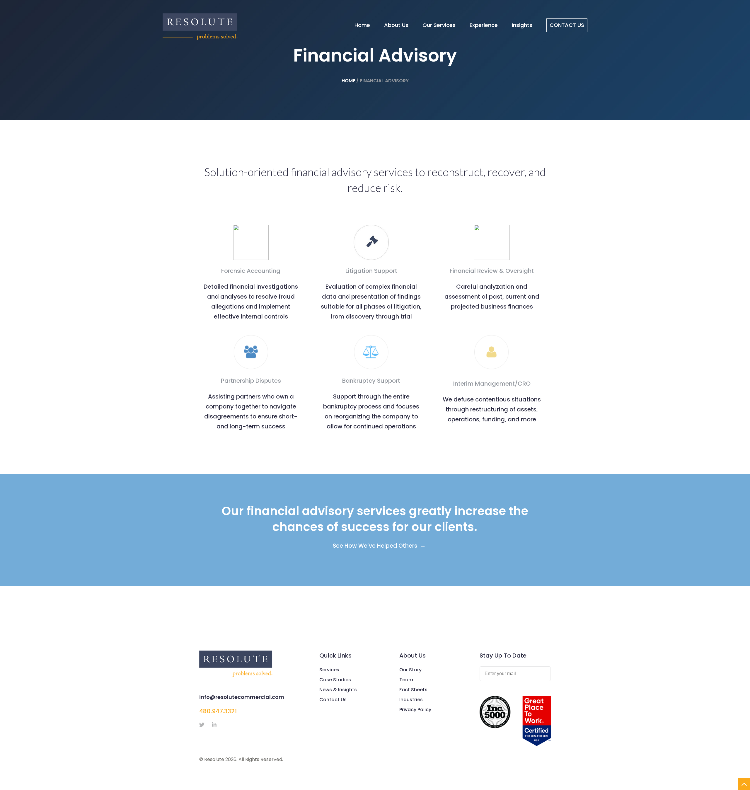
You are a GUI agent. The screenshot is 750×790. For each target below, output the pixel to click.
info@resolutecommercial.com (241, 697)
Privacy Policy (415, 709)
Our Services (439, 25)
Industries (411, 699)
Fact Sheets (413, 689)
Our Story (410, 669)
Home (362, 25)
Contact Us (333, 699)
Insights (522, 25)
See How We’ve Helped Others (375, 546)
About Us (396, 25)
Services (329, 669)
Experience (484, 25)
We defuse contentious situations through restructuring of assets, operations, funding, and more (492, 409)
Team (406, 679)
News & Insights (338, 689)
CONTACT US (567, 25)
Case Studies (335, 679)
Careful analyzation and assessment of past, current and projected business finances (491, 296)
